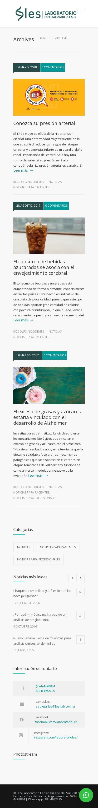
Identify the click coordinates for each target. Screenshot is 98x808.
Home (43, 38)
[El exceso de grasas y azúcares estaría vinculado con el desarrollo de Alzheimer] (49, 385)
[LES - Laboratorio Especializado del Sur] (45, 13)
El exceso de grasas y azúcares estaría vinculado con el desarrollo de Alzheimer (47, 417)
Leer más (20, 170)
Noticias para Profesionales (34, 498)
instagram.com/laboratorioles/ (56, 737)
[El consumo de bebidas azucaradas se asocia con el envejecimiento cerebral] (49, 235)
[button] (86, 795)
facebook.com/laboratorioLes (56, 722)
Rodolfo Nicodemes (28, 182)
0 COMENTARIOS (53, 67)
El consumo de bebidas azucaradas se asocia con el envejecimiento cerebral (43, 267)
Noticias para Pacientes (31, 187)
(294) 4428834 (45, 686)
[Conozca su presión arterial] (49, 97)
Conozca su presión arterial (44, 123)
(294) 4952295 (45, 690)
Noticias (55, 182)
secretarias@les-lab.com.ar (55, 706)
